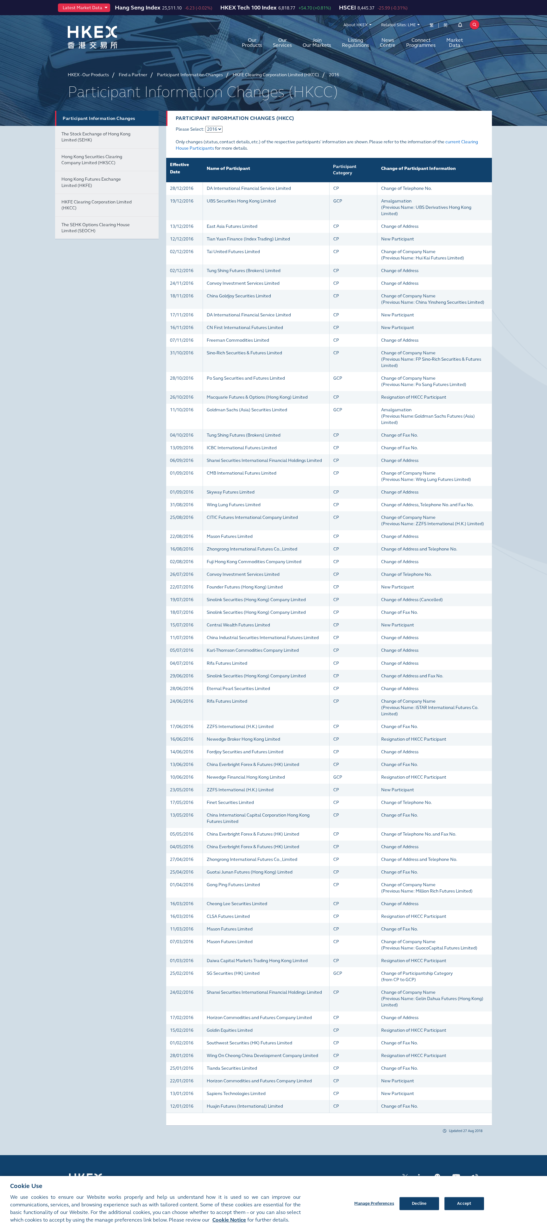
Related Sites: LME (398, 25)
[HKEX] (109, 37)
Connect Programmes (421, 42)
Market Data (454, 42)
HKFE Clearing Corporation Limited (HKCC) (96, 205)
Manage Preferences (374, 1203)
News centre (387, 42)
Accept (464, 1203)
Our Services (282, 42)
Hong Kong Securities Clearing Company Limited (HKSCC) (91, 159)
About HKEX (355, 25)
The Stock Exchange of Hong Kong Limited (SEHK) (95, 137)
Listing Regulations (355, 42)
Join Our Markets (317, 42)
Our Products (252, 42)
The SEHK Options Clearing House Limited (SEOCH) (95, 227)
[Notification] (460, 25)
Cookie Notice (229, 1220)
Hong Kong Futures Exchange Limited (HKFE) (91, 182)
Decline (419, 1203)
